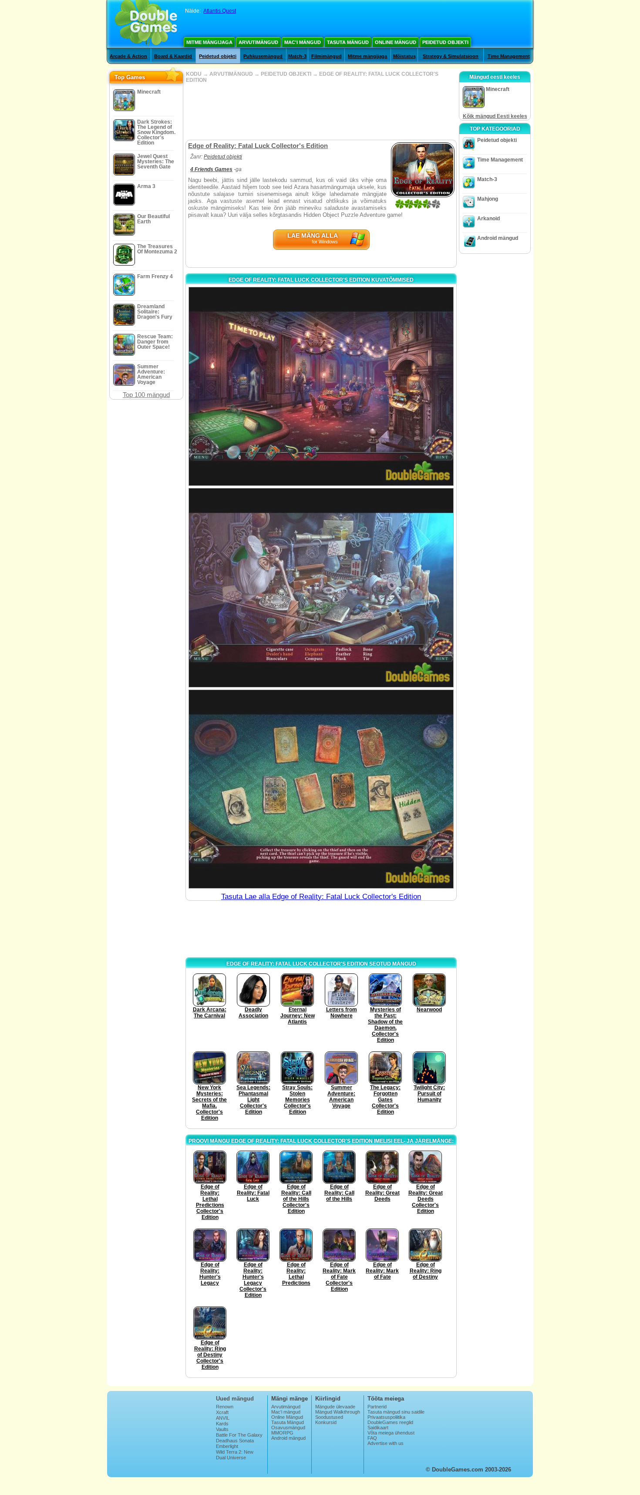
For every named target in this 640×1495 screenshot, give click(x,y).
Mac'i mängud (302, 42)
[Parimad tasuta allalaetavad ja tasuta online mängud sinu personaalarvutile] (146, 24)
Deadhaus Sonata (235, 1440)
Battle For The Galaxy (239, 1435)
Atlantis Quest (219, 11)
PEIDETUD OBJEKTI (286, 74)
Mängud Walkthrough (337, 1411)
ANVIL (222, 1418)
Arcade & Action (128, 56)
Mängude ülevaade (335, 1406)
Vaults (222, 1429)
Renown (224, 1406)
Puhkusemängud (263, 56)
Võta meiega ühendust (390, 1432)
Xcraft (222, 1412)
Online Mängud (395, 42)
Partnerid (377, 1406)
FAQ (372, 1438)
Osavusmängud (288, 1427)
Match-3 (297, 56)
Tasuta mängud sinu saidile (395, 1411)
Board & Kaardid (173, 56)
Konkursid (326, 1422)
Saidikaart (377, 1427)
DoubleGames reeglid (390, 1422)
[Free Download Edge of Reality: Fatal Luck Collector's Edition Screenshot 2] (321, 587)
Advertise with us (385, 1443)
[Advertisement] (321, 111)
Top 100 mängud (146, 394)
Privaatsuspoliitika (386, 1417)
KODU (194, 74)
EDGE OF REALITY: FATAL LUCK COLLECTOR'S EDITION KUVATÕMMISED (321, 280)
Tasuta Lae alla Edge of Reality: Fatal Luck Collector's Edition (321, 896)
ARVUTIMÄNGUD (231, 74)
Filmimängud (326, 56)
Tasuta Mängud (348, 42)
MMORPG (282, 1432)
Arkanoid (488, 218)
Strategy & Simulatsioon (450, 56)
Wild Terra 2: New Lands (234, 1454)
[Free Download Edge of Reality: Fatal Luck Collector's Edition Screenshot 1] (321, 386)
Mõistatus (404, 56)
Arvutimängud (258, 42)
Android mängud (497, 238)
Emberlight (227, 1446)
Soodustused (329, 1417)
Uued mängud (235, 1398)
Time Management (509, 56)
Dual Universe (231, 1457)
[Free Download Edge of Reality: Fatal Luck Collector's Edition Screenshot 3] (321, 789)
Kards (222, 1423)
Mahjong (487, 199)
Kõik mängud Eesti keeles (495, 116)
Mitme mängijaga (209, 42)
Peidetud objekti (445, 42)
